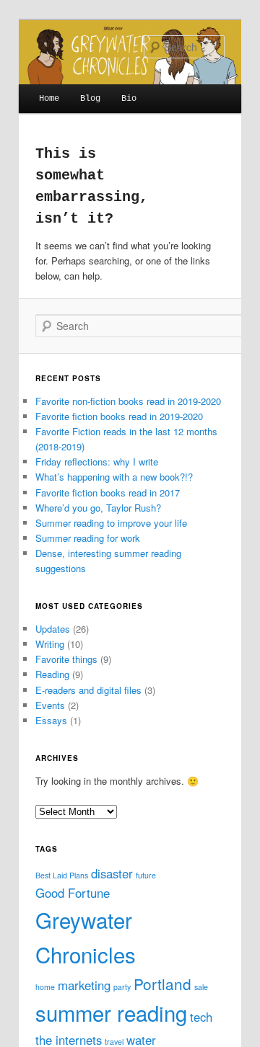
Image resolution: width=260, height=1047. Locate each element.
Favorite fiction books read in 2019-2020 (119, 416)
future (146, 875)
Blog (90, 99)
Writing (49, 644)
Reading (52, 674)
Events (50, 705)
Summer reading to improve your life (111, 523)
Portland (162, 983)
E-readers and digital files (88, 690)
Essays (51, 720)
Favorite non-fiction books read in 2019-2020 (128, 401)
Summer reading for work (87, 538)
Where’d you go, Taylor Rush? (98, 507)
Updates (52, 629)
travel (114, 1041)
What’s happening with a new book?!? (114, 477)
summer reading (111, 1012)
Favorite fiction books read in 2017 (107, 492)
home (45, 986)
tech (201, 1016)
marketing (84, 985)
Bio (128, 99)
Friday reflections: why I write (96, 461)
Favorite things (66, 659)
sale (201, 986)
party (122, 986)
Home (49, 99)
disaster (112, 873)
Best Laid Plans (61, 875)
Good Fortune (72, 892)
